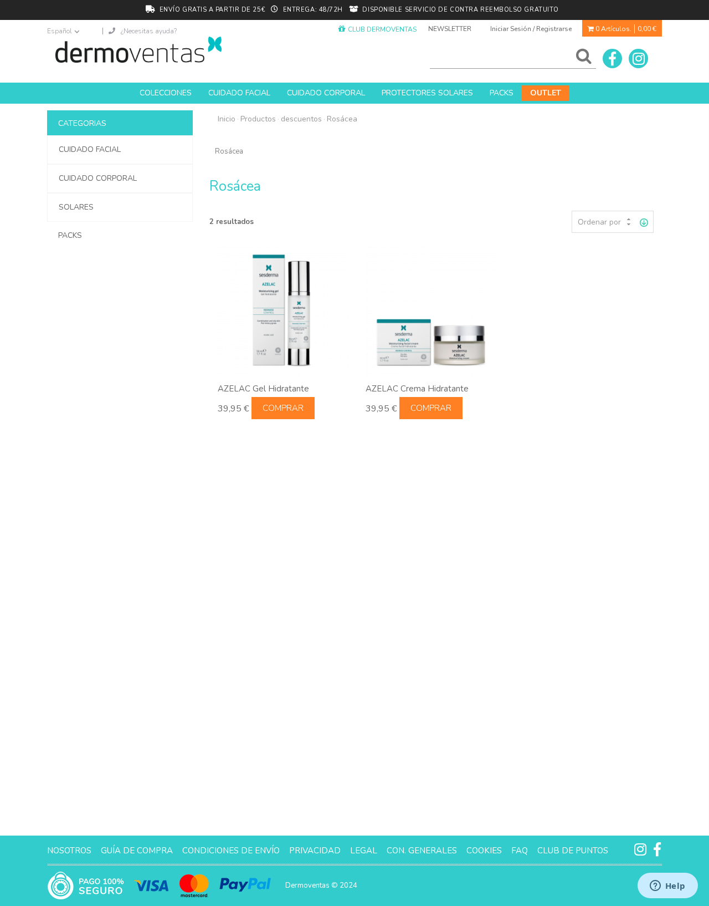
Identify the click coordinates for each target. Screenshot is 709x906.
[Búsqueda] (582, 58)
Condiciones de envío (231, 850)
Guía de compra (137, 850)
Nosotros (69, 850)
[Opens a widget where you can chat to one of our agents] (667, 886)
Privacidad (315, 850)
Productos (258, 119)
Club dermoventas (382, 29)
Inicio (226, 119)
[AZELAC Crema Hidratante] (431, 309)
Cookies (484, 850)
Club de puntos (572, 850)
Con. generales (422, 850)
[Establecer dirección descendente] (644, 221)
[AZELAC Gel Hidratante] (283, 309)
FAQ (519, 850)
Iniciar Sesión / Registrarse (531, 28)
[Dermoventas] (138, 50)
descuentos (301, 119)
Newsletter (449, 28)
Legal (363, 850)
